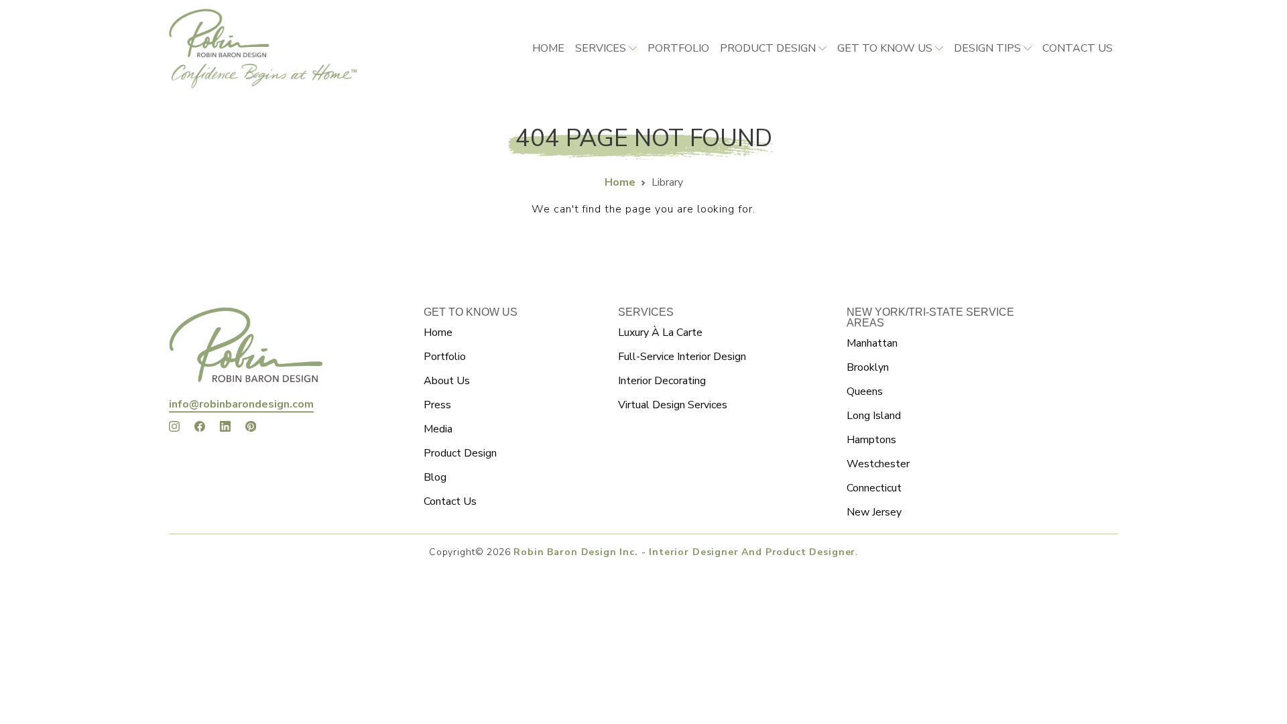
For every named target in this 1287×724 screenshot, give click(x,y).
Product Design (768, 48)
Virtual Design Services (672, 405)
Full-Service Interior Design (682, 356)
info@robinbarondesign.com (241, 404)
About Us (447, 380)
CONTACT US (1077, 48)
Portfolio (678, 48)
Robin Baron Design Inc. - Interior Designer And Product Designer (684, 552)
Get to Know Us (884, 48)
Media (438, 429)
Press (437, 405)
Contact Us (450, 501)
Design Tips (987, 48)
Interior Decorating (662, 380)
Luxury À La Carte (660, 332)
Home (548, 48)
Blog (435, 477)
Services (600, 48)
